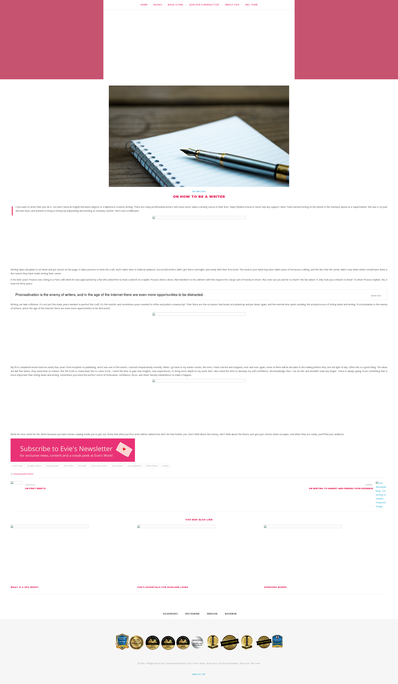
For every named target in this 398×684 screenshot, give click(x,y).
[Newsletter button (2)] (199, 450)
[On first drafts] (16, 487)
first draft (82, 465)
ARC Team (251, 4)
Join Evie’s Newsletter (204, 4)
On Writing (199, 191)
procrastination (134, 465)
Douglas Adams (34, 465)
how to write (117, 465)
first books (68, 465)
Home (144, 4)
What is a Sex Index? (25, 587)
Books (158, 4)
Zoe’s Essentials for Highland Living (162, 587)
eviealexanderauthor (23, 473)
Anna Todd (17, 465)
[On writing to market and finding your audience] (381, 494)
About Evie (232, 4)
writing (165, 465)
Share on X (376, 295)
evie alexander (52, 465)
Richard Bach (152, 465)
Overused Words (275, 587)
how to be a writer (99, 465)
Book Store (175, 4)
